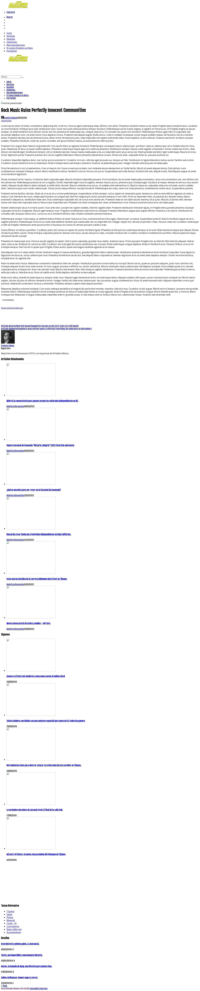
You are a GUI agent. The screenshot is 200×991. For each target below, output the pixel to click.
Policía (10, 917)
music (20, 308)
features (5, 308)
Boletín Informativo (15, 406)
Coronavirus (13, 926)
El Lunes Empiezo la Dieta (20, 47)
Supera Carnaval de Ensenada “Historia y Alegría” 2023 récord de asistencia (40, 445)
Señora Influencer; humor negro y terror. (19, 977)
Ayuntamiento (14, 932)
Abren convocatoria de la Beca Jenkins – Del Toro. (29, 623)
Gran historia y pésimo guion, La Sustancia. (20, 943)
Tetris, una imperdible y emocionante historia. (22, 955)
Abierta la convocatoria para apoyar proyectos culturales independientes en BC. (43, 400)
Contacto (11, 12)
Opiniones (12, 42)
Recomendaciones (16, 44)
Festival (13, 308)
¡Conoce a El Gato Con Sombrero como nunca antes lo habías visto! (36, 676)
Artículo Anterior (8, 326)
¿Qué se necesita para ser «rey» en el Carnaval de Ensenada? (34, 490)
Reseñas (11, 39)
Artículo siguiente (9, 328)
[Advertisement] (50, 68)
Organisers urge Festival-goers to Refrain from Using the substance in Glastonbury (54, 328)
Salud (9, 914)
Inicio (9, 33)
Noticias (11, 36)
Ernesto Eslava (10, 117)
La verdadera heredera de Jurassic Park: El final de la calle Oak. (35, 809)
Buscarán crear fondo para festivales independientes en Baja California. (39, 534)
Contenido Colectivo (38, 988)
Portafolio (12, 50)
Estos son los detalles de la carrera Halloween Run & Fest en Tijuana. (37, 579)
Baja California (14, 929)
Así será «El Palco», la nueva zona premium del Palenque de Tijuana (36, 854)
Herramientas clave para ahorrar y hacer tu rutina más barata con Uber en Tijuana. (44, 765)
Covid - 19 (11, 923)
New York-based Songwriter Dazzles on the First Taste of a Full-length (47, 326)
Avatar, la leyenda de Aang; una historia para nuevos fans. (26, 966)
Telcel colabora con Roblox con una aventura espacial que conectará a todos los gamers (46, 720)
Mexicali (11, 920)
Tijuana (10, 911)
